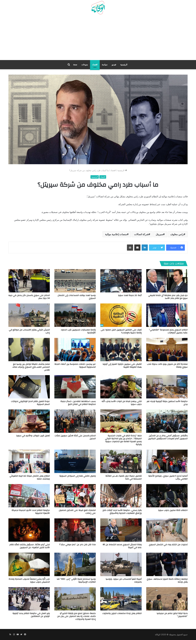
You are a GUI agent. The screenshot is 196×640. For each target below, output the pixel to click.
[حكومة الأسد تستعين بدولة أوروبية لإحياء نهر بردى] (167, 386)
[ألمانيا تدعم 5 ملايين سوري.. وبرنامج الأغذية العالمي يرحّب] (167, 461)
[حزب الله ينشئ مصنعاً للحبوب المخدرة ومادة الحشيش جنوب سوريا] (29, 564)
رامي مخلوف (177, 234)
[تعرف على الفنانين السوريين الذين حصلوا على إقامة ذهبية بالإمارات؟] (121, 315)
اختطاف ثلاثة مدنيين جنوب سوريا (173, 510)
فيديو (114, 64)
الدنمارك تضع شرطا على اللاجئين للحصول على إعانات (77, 511)
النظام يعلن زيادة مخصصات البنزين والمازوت (122, 613)
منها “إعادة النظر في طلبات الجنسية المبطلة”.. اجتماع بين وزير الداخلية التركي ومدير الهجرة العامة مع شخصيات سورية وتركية (123, 440)
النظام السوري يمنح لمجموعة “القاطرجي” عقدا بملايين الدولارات (168, 331)
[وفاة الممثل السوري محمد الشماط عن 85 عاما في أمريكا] (121, 530)
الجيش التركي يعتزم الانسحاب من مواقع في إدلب (29, 331)
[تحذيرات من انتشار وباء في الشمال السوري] (167, 530)
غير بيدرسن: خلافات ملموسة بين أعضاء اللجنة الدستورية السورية (75, 365)
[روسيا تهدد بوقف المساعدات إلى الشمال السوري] (75, 280)
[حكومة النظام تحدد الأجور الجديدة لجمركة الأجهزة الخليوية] (29, 495)
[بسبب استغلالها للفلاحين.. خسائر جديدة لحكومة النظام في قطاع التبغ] (75, 386)
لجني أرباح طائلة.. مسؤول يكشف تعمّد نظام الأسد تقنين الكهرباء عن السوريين (29, 546)
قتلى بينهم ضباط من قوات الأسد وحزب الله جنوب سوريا (122, 402)
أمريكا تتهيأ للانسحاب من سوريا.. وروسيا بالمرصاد (124, 580)
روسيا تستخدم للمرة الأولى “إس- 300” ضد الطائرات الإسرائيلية (76, 580)
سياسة (104, 64)
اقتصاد (95, 64)
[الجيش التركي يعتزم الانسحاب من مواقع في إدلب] (29, 315)
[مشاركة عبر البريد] (137, 247)
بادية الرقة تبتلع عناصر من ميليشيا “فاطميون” (172, 614)
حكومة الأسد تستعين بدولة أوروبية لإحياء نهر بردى (167, 402)
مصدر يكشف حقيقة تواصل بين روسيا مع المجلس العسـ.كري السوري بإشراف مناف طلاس (31, 367)
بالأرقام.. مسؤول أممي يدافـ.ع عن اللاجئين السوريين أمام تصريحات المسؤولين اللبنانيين (168, 437)
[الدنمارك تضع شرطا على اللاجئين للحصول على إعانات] (75, 495)
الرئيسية (123, 64)
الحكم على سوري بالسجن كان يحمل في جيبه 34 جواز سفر (29, 296)
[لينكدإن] (145, 247)
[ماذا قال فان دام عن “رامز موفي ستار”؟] (75, 530)
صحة (75, 64)
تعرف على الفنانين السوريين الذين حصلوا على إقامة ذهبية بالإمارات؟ (121, 331)
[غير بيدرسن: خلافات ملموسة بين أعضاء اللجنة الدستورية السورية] (75, 349)
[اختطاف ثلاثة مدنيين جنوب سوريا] (167, 495)
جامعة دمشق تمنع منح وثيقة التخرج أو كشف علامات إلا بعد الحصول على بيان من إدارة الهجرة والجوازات (76, 616)
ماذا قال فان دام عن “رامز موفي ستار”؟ (77, 545)
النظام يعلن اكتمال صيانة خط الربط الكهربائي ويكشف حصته (29, 477)
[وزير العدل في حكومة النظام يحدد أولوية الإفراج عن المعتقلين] (29, 598)
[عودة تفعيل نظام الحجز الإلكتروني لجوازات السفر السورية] (29, 386)
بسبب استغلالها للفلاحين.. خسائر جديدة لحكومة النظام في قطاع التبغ (78, 402)
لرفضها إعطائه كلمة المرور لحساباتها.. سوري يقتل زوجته (167, 580)
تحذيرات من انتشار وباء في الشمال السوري (168, 545)
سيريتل (159, 234)
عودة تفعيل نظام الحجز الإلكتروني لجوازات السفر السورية (30, 402)
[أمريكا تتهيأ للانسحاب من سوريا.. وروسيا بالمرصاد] (121, 564)
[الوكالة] (98, 7)
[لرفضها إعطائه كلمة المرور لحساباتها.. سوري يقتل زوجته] (167, 564)
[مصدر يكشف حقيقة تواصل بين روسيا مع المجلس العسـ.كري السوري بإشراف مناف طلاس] (29, 349)
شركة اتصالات (141, 234)
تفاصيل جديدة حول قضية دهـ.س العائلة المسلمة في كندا (124, 477)
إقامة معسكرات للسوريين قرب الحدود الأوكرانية (78, 331)
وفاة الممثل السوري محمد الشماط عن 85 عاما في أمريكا (122, 546)
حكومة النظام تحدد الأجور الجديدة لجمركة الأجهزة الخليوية (31, 511)
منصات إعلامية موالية (116, 234)
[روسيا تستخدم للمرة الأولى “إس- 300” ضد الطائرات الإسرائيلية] (75, 564)
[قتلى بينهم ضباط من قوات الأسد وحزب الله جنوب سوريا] (121, 386)
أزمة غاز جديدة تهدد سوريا (130, 295)
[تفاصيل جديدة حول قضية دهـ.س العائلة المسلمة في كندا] (121, 461)
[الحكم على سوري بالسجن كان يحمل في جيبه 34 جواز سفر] (29, 280)
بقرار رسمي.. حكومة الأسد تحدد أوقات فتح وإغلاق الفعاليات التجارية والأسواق (122, 511)
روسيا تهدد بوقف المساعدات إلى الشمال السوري (77, 296)
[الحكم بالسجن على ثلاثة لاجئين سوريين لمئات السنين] (75, 421)
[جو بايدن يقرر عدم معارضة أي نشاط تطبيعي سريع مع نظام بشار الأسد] (167, 280)
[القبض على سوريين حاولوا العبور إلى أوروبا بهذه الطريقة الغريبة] (121, 349)
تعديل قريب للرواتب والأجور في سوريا (33, 436)
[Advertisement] (98, 38)
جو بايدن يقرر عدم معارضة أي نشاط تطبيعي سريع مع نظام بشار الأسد (168, 296)
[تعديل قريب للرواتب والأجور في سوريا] (29, 421)
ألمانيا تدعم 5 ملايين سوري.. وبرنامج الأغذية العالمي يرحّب (168, 477)
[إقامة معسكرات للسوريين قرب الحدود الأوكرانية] (75, 315)
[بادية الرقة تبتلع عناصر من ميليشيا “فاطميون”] (167, 598)
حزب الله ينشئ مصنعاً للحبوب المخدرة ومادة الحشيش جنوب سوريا (29, 580)
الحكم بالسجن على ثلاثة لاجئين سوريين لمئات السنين (75, 437)
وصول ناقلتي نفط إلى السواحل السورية (77, 476)
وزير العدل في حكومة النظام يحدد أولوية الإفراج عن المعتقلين (31, 614)
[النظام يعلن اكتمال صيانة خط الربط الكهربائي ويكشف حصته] (29, 461)
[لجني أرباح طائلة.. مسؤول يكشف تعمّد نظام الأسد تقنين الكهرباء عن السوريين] (29, 530)
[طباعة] (130, 247)
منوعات (84, 64)
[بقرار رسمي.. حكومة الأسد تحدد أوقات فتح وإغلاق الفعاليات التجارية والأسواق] (121, 495)
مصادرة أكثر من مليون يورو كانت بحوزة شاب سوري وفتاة (167, 365)
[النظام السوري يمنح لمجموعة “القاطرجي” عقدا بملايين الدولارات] (167, 315)
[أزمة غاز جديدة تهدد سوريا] (121, 280)
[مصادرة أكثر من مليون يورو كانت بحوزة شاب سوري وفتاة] (167, 349)
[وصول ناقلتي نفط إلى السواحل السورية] (75, 461)
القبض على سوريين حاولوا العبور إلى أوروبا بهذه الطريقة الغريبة (122, 365)
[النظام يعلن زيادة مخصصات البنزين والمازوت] (121, 598)
